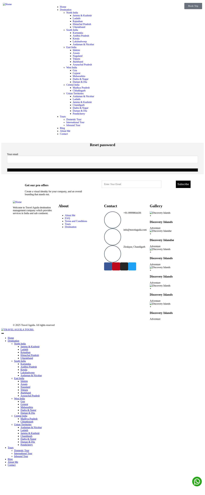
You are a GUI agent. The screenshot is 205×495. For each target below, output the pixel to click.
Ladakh (24, 349)
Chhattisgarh (26, 421)
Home (11, 338)
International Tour (23, 453)
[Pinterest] (116, 266)
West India (19, 398)
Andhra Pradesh (28, 366)
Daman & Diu (27, 413)
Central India (20, 415)
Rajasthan (25, 352)
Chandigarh (26, 436)
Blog (10, 459)
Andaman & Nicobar (31, 375)
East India (19, 378)
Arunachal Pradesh (30, 395)
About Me (13, 462)
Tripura (24, 389)
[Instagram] (124, 266)
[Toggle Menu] (2, 333)
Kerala (23, 369)
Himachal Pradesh (29, 355)
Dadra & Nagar (28, 410)
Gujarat (24, 404)
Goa (22, 401)
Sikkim (24, 381)
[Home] (7, 4)
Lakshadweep (27, 372)
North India (20, 343)
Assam (23, 384)
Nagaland (25, 387)
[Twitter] (132, 266)
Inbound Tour (21, 456)
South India (20, 361)
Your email (12, 154)
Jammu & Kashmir (30, 346)
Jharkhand (25, 392)
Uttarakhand (26, 358)
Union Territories (22, 424)
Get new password (102, 170)
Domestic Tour (21, 450)
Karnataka (25, 364)
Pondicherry (26, 444)
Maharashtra (26, 407)
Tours (10, 447)
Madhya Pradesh (28, 418)
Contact (12, 465)
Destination (13, 340)
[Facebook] (108, 266)
